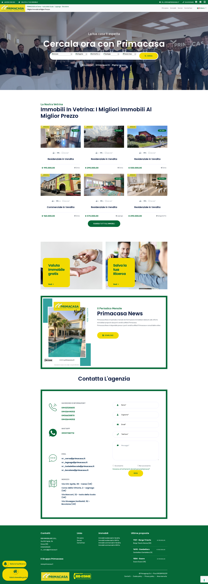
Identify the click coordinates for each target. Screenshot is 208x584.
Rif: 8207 (118, 178)
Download (108, 335)
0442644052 (68, 411)
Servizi (180, 8)
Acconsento (119, 466)
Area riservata (162, 576)
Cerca (149, 56)
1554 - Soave (139, 559)
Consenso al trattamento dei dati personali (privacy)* (131, 469)
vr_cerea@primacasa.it (170, 2)
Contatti (127, 576)
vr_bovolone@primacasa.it (75, 470)
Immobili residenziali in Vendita (109, 538)
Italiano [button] (202, 8)
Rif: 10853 (161, 178)
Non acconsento (145, 466)
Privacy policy (149, 576)
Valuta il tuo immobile (29, 2)
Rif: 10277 (75, 178)
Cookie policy (137, 576)
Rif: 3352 (162, 130)
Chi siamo (165, 8)
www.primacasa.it (47, 564)
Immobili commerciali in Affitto (109, 545)
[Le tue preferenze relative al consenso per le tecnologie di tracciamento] (204, 580)
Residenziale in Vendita (61, 159)
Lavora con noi (9, 2)
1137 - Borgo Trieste (142, 540)
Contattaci (188, 8)
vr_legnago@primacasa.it (75, 462)
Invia (136, 473)
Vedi (50, 284)
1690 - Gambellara (141, 549)
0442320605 (189, 2)
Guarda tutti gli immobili (104, 224)
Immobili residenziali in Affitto (109, 540)
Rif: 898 (75, 130)
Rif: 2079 (118, 130)
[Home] (12, 8)
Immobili (173, 8)
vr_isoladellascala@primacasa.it (78, 466)
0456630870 (68, 415)
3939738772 (68, 433)
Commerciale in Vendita (60, 207)
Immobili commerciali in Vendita (110, 543)
